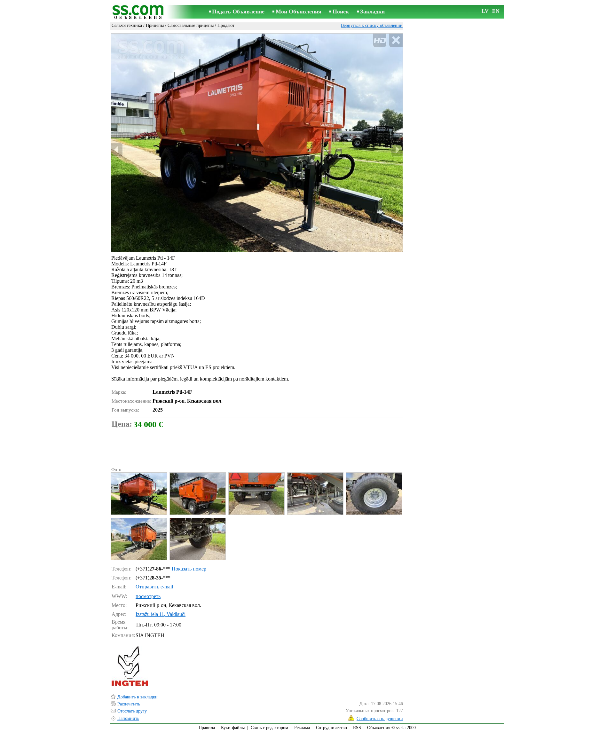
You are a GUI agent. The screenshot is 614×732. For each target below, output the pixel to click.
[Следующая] (397, 150)
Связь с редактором (269, 727)
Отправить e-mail (154, 586)
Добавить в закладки (137, 697)
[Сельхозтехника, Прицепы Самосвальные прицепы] (138, 493)
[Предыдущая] (117, 150)
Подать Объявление (238, 11)
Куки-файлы (233, 727)
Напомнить (128, 718)
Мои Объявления (298, 11)
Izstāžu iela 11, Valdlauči (160, 614)
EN (496, 11)
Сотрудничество (331, 727)
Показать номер (189, 568)
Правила (207, 727)
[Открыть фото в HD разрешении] (257, 142)
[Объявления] (139, 12)
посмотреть (148, 596)
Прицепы (155, 25)
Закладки (372, 11)
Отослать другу (132, 711)
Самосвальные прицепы (191, 25)
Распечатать (128, 704)
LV (485, 11)
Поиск (341, 11)
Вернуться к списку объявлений (372, 25)
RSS (357, 727)
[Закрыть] (396, 40)
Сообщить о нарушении (380, 718)
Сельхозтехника (127, 25)
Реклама (302, 727)
